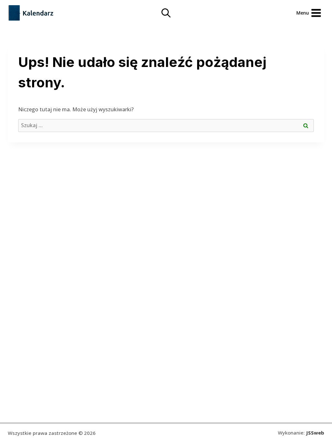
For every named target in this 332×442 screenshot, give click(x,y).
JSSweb (315, 432)
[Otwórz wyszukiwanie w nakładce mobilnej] (166, 12)
